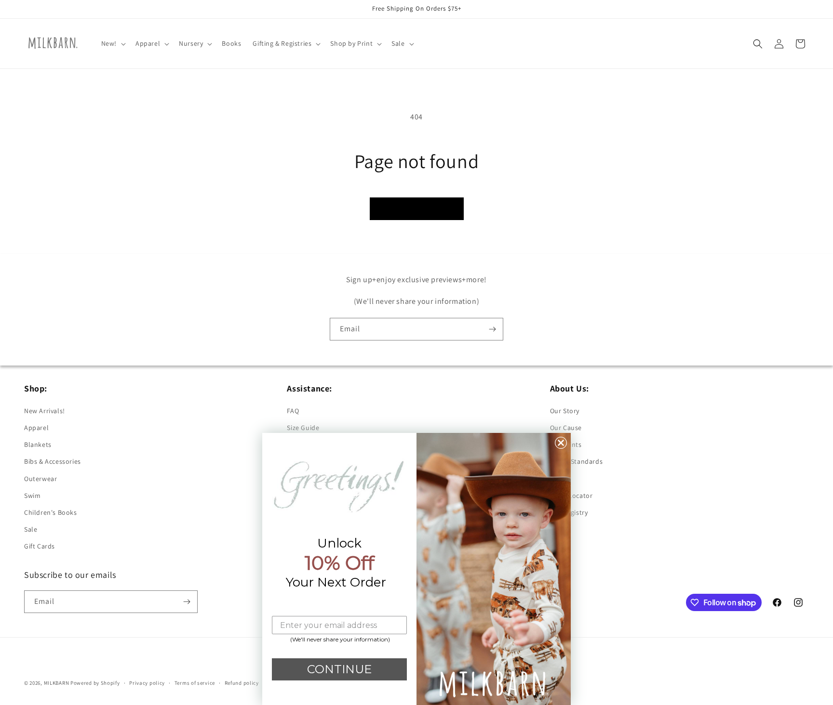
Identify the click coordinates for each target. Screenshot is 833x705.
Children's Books (50, 512)
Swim (32, 495)
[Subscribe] (492, 329)
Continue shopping (416, 208)
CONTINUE (339, 669)
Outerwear (40, 478)
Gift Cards (39, 546)
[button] (112, 43)
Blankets (38, 444)
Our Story (564, 410)
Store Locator (571, 495)
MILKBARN (56, 682)
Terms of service (195, 682)
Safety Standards (576, 461)
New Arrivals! (44, 410)
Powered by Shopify (95, 682)
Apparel (36, 427)
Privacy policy (147, 682)
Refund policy (242, 682)
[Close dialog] (561, 443)
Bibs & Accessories (52, 461)
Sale (30, 529)
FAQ (293, 410)
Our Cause (566, 427)
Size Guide (303, 427)
